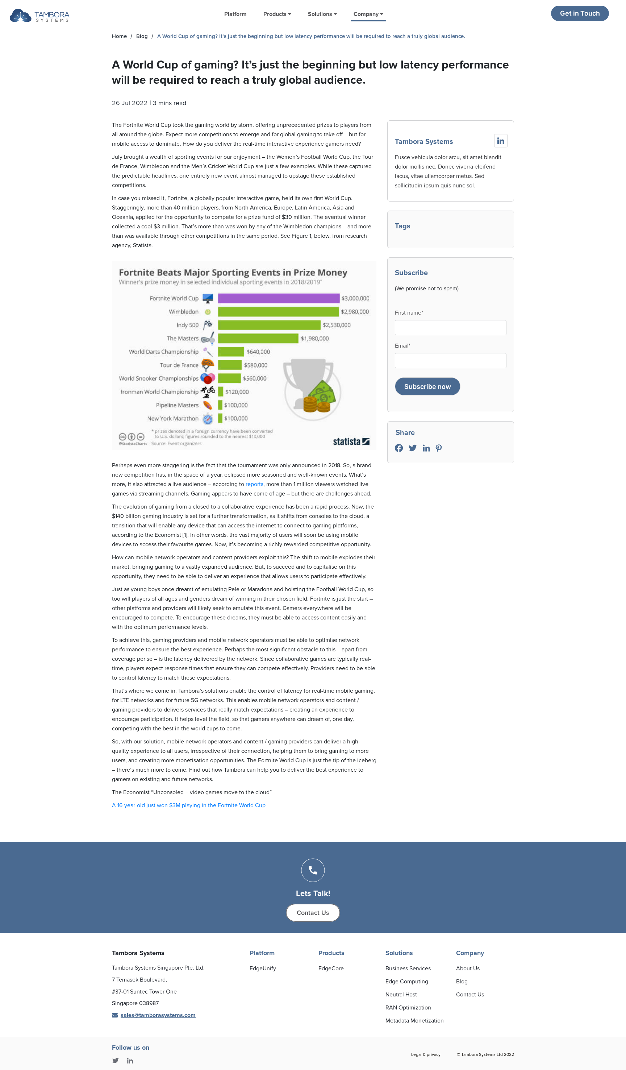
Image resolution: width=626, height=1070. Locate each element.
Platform (235, 14)
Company (367, 14)
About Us (468, 968)
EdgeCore (331, 968)
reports (254, 484)
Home (119, 36)
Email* (402, 345)
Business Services (408, 968)
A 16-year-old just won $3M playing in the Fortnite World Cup (189, 805)
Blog (142, 36)
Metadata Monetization (414, 1020)
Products (275, 14)
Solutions (321, 14)
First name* (409, 312)
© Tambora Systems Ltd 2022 (485, 1054)
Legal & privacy (426, 1054)
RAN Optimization (408, 1007)
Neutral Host (401, 994)
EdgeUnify (263, 968)
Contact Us (313, 913)
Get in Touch (580, 13)
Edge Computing (406, 981)
